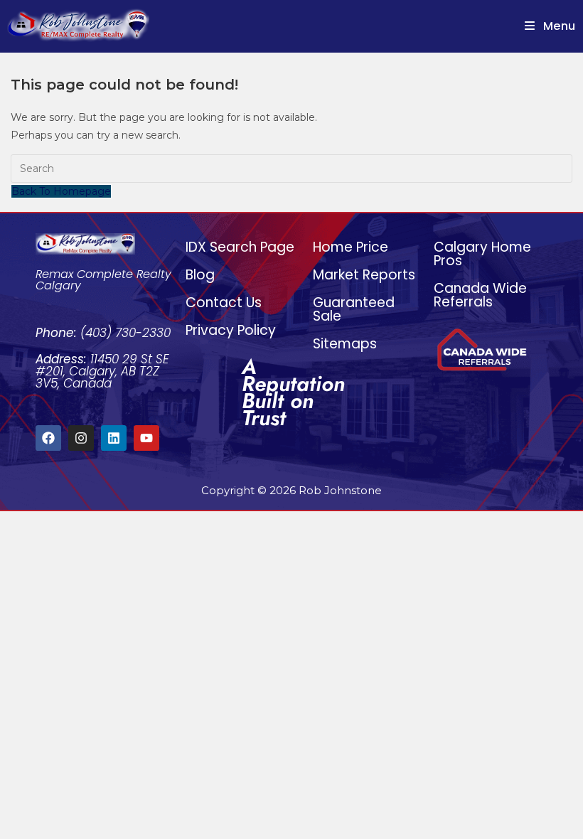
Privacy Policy (231, 330)
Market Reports (364, 274)
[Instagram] (81, 438)
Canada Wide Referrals (480, 295)
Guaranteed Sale (354, 309)
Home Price (350, 247)
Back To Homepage (61, 191)
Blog (200, 274)
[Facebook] (48, 438)
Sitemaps (345, 343)
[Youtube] (146, 438)
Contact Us (224, 302)
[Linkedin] (114, 438)
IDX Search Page (240, 247)
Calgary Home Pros (482, 253)
